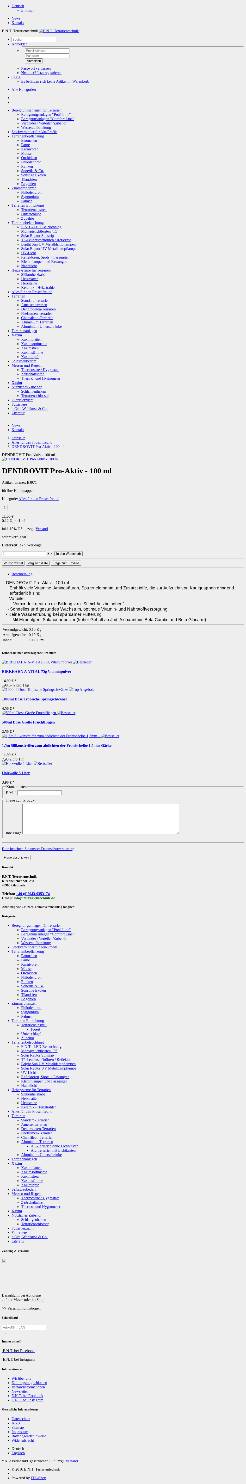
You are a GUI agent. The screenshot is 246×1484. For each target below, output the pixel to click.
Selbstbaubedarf (24, 361)
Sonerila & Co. (32, 171)
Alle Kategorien (24, 89)
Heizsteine (29, 283)
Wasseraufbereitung (36, 127)
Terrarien (18, 296)
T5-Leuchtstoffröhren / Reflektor (46, 240)
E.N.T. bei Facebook (27, 1396)
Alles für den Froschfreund (32, 292)
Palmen (26, 201)
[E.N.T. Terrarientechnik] (59, 31)
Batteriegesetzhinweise (29, 1436)
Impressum (20, 1432)
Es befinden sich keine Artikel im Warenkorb (55, 81)
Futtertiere (19, 404)
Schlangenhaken (33, 391)
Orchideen (29, 158)
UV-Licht (28, 253)
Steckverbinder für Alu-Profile (34, 132)
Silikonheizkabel (33, 274)
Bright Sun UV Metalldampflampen (48, 244)
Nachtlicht (29, 266)
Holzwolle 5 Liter (16, 773)
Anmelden (34, 61)
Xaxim (17, 335)
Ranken (27, 166)
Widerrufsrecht (23, 1440)
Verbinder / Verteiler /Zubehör (44, 123)
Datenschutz (21, 1419)
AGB (16, 1423)
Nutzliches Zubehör (27, 387)
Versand (42, 529)
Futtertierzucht (22, 400)
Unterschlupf (31, 214)
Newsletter (20, 1391)
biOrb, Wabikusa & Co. (30, 409)
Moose (26, 153)
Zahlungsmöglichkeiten (29, 1383)
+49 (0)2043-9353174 (33, 894)
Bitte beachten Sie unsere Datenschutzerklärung (38, 849)
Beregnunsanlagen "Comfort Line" (47, 119)
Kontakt (18, 23)
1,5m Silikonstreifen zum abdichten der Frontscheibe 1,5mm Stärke (56, 745)
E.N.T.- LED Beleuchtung (41, 227)
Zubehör (27, 218)
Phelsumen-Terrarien (37, 313)
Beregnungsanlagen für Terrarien (37, 110)
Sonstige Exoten (33, 175)
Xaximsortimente (34, 344)
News (16, 18)
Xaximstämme (32, 352)
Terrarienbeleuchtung (28, 223)
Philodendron (31, 162)
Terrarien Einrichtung (28, 205)
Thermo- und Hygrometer (40, 378)
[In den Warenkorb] (4, 1333)
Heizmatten (29, 279)
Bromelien (29, 140)
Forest (35, 1029)
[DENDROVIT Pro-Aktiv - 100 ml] (30, 459)
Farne (25, 145)
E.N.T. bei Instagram (27, 1400)
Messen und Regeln (27, 365)
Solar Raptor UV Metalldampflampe (48, 249)
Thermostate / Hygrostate (40, 370)
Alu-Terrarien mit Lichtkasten (53, 1150)
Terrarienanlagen (24, 331)
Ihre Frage (13, 833)
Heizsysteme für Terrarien (31, 270)
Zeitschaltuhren (32, 374)
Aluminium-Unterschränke (41, 326)
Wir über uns (21, 1378)
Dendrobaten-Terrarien (38, 309)
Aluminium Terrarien (37, 322)
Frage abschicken (16, 857)
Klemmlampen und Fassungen (44, 262)
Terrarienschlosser (35, 396)
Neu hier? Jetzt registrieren (41, 73)
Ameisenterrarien (34, 305)
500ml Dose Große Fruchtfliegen (28, 722)
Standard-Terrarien (35, 300)
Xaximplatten (31, 339)
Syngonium (30, 197)
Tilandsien (29, 179)
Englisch (27, 10)
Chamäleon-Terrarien (37, 318)
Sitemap (18, 1427)
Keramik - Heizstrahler (38, 287)
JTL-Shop (38, 1478)
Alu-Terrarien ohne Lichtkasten (54, 1146)
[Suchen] (58, 40)
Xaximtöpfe (30, 357)
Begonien (28, 184)
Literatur (18, 413)
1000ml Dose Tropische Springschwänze (34, 699)
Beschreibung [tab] (22, 574)
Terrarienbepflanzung (28, 136)
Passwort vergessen (36, 68)
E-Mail (11, 793)
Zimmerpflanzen (24, 188)
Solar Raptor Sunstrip (37, 236)
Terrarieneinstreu (34, 210)
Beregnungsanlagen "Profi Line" (46, 114)
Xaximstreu (30, 348)
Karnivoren (29, 149)
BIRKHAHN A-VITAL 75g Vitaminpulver (36, 671)
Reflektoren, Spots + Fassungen (45, 257)
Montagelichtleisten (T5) (39, 231)
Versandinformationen (28, 1387)
